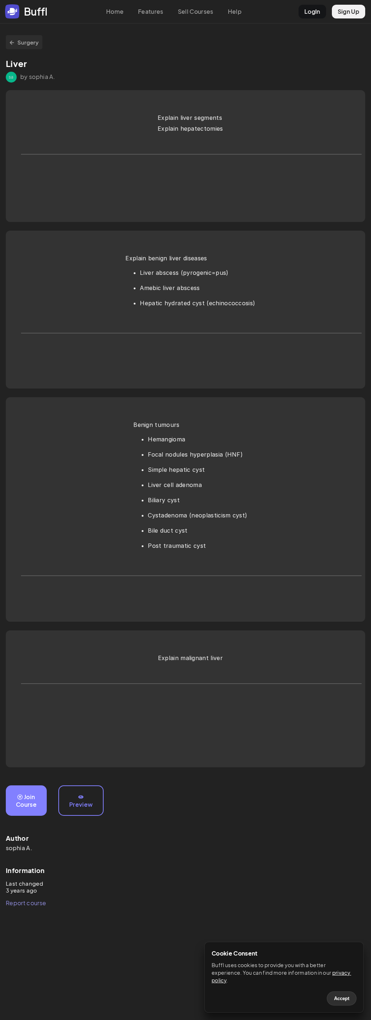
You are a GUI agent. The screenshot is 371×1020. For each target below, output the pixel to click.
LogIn (312, 11)
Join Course (26, 800)
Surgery (28, 42)
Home (115, 11)
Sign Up (348, 11)
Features (150, 11)
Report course (26, 903)
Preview (81, 804)
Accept (341, 998)
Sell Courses (195, 11)
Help (235, 11)
